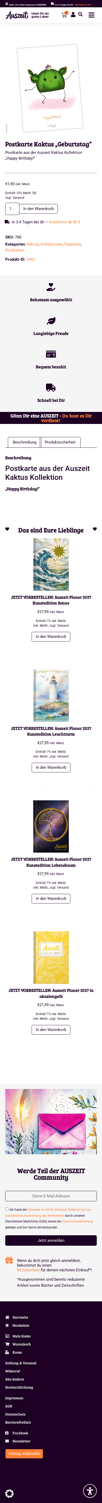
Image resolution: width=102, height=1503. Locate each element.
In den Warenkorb (38, 208)
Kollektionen (52, 244)
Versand (18, 198)
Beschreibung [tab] (24, 442)
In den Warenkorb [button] (51, 636)
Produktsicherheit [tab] (60, 442)
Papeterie (72, 244)
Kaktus (33, 244)
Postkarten (14, 250)
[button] (80, 14)
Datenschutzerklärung (77, 1221)
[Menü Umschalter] (91, 15)
